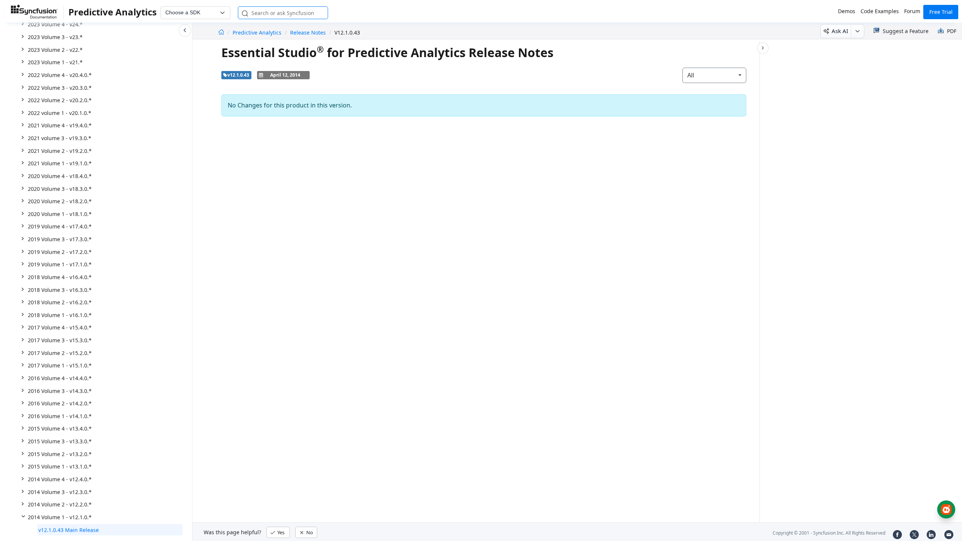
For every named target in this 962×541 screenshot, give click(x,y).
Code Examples (880, 11)
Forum (912, 11)
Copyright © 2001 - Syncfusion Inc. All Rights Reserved (829, 533)
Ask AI (840, 31)
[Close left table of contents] (185, 30)
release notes (308, 32)
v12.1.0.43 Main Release (68, 529)
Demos (846, 11)
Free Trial (941, 11)
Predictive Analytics (258, 32)
